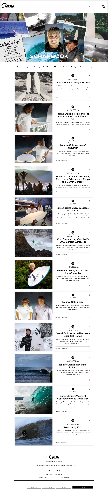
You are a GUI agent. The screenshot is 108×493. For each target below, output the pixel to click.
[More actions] (90, 76)
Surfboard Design (70, 67)
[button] (104, 6)
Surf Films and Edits (51, 67)
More (82, 67)
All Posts (18, 67)
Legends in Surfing (32, 67)
